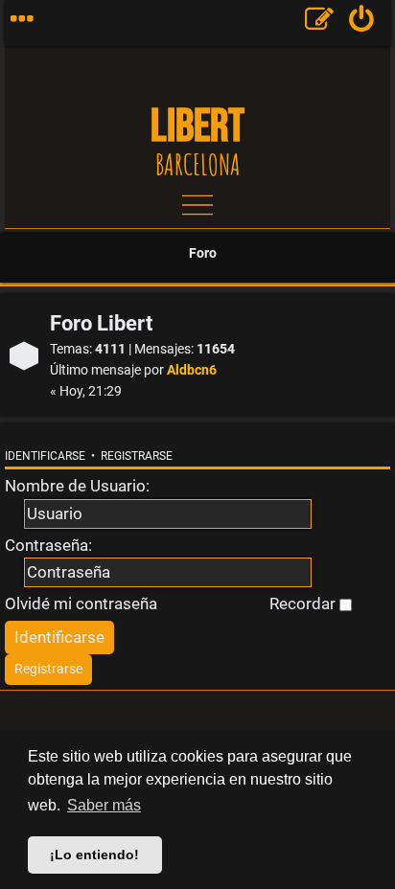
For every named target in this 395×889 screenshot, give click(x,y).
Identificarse (45, 456)
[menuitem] (362, 23)
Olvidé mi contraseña (81, 603)
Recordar (304, 603)
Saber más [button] (104, 805)
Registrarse (137, 456)
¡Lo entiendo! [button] (94, 854)
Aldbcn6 (192, 370)
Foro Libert (101, 323)
